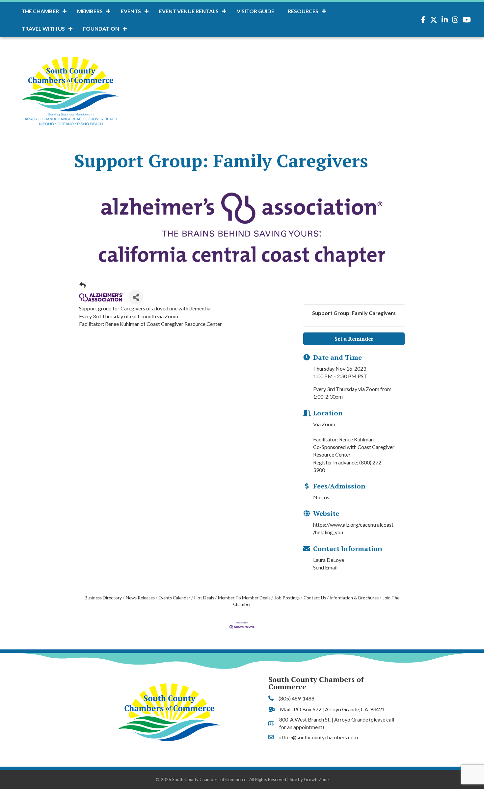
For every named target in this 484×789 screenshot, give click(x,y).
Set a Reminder (354, 338)
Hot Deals (204, 597)
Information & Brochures (354, 597)
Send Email (325, 567)
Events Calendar (174, 597)
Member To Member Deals (244, 597)
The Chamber (40, 11)
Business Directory (103, 597)
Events (131, 11)
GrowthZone (316, 779)
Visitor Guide (255, 11)
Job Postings (287, 597)
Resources (303, 11)
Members (90, 11)
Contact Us (315, 597)
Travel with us (43, 28)
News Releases (140, 597)
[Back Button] (82, 285)
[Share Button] (135, 297)
